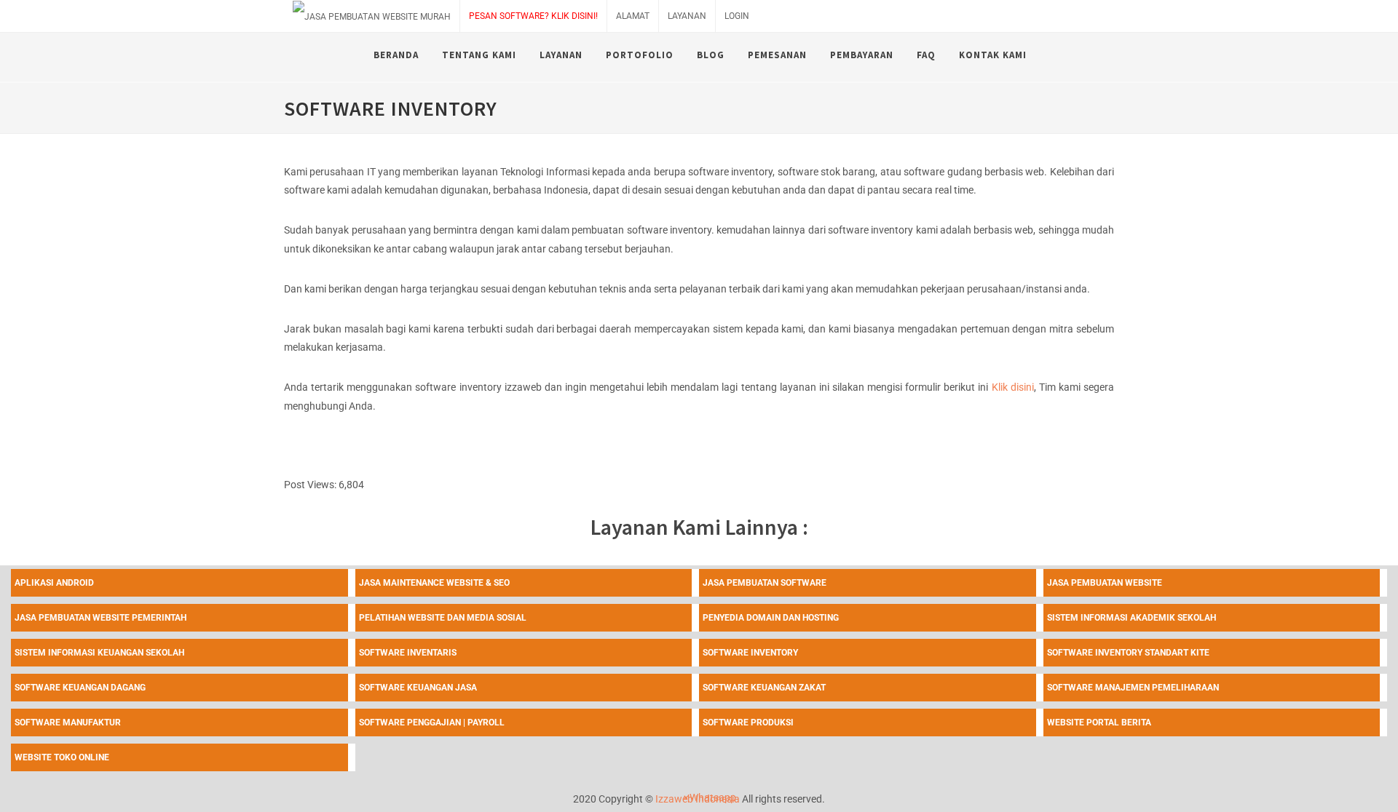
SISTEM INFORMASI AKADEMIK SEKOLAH (1131, 618)
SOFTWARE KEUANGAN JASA (418, 687)
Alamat (632, 16)
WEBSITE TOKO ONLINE (62, 757)
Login (736, 16)
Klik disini (1013, 387)
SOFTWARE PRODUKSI (748, 722)
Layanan (687, 16)
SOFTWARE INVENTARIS (408, 653)
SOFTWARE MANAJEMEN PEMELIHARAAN (1133, 687)
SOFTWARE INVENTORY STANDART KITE (1128, 653)
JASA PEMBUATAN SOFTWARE (764, 583)
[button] (709, 797)
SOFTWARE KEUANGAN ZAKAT (764, 687)
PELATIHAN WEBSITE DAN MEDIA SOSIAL (442, 618)
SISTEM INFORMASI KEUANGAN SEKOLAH (99, 653)
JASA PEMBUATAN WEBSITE (1104, 583)
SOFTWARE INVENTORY (750, 653)
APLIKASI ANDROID (54, 583)
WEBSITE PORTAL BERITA (1099, 722)
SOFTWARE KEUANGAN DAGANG (80, 687)
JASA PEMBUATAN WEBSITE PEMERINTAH (100, 618)
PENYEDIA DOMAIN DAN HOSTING (771, 618)
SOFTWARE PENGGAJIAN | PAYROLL (432, 722)
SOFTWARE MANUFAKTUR (68, 722)
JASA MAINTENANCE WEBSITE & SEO (434, 583)
